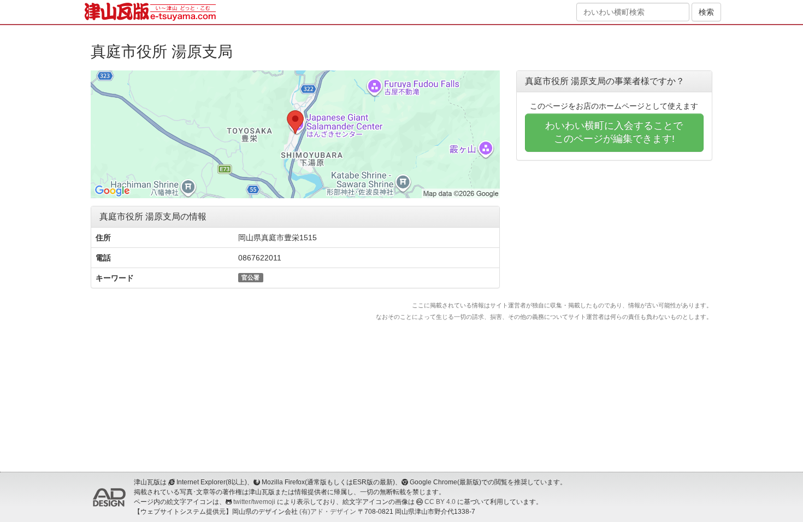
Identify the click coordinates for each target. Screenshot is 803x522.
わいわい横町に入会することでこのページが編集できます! (614, 132)
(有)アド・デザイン (327, 511)
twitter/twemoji (254, 502)
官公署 (250, 277)
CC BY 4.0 (440, 502)
